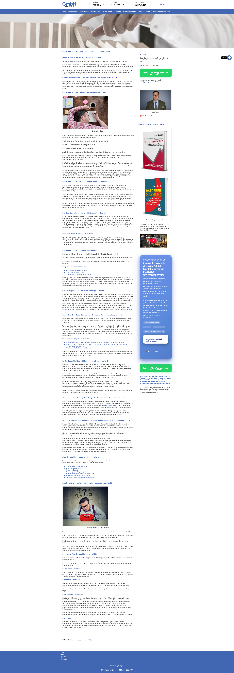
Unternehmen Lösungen (129, 11)
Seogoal (121, 666)
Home (64, 11)
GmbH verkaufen (72, 11)
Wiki (62, 653)
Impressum (64, 658)
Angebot (148, 11)
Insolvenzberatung (107, 11)
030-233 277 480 (126, 670)
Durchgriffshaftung (110, 405)
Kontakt (224, 57)
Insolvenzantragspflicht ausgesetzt (162, 11)
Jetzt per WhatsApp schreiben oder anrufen (155, 73)
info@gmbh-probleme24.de (149, 82)
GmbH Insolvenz (95, 11)
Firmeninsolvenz (84, 11)
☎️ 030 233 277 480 (152, 351)
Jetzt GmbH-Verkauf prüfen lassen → (154, 340)
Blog (62, 654)
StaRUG (141, 11)
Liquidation (118, 11)
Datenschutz (64, 659)
